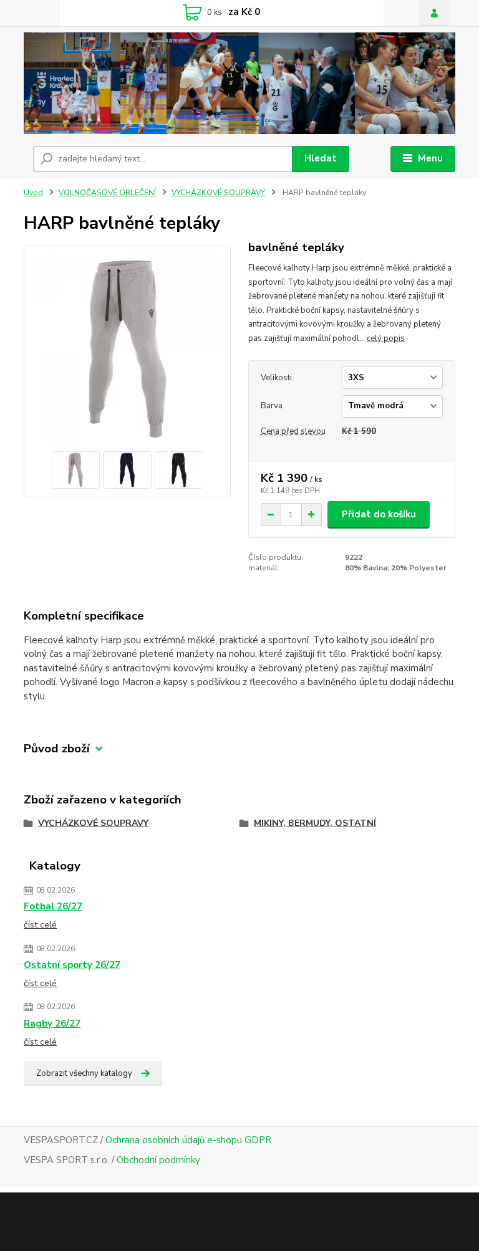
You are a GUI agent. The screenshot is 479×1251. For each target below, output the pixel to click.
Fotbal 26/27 (53, 906)
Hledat (320, 158)
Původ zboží (57, 749)
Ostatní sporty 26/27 (72, 965)
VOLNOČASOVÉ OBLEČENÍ (107, 193)
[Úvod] (239, 83)
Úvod (33, 193)
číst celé (40, 925)
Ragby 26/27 (52, 1023)
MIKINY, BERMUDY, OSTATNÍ (315, 823)
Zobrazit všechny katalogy (84, 1073)
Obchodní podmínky (158, 1160)
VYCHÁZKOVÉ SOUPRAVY (218, 193)
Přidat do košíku (379, 514)
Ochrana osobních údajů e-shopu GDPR (188, 1140)
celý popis (386, 338)
